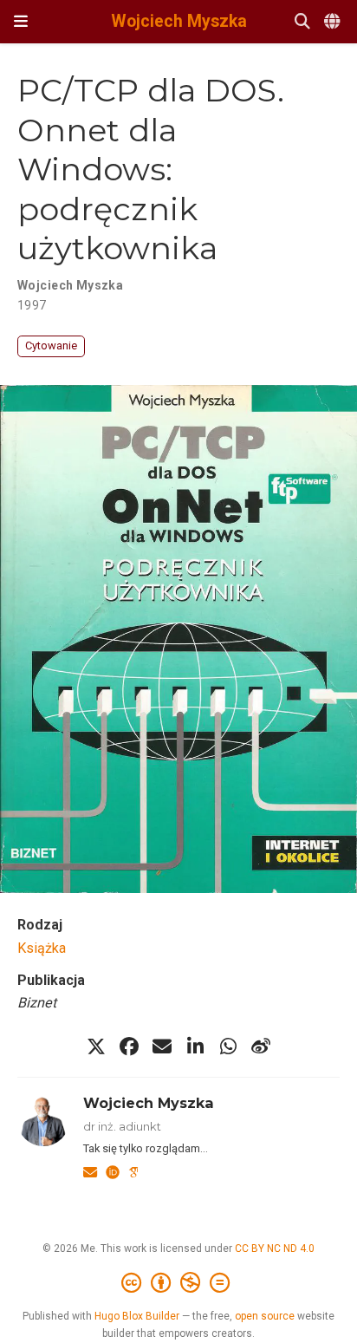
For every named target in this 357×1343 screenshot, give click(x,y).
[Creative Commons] (179, 1283)
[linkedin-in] (195, 1046)
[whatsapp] (228, 1046)
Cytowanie (51, 345)
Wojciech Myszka (179, 21)
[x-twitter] (96, 1046)
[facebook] (129, 1046)
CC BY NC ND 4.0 (275, 1248)
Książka (41, 948)
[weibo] (261, 1046)
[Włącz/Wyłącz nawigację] (21, 21)
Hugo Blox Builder (136, 1316)
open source (265, 1316)
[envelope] (162, 1046)
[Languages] (333, 22)
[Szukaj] (302, 22)
